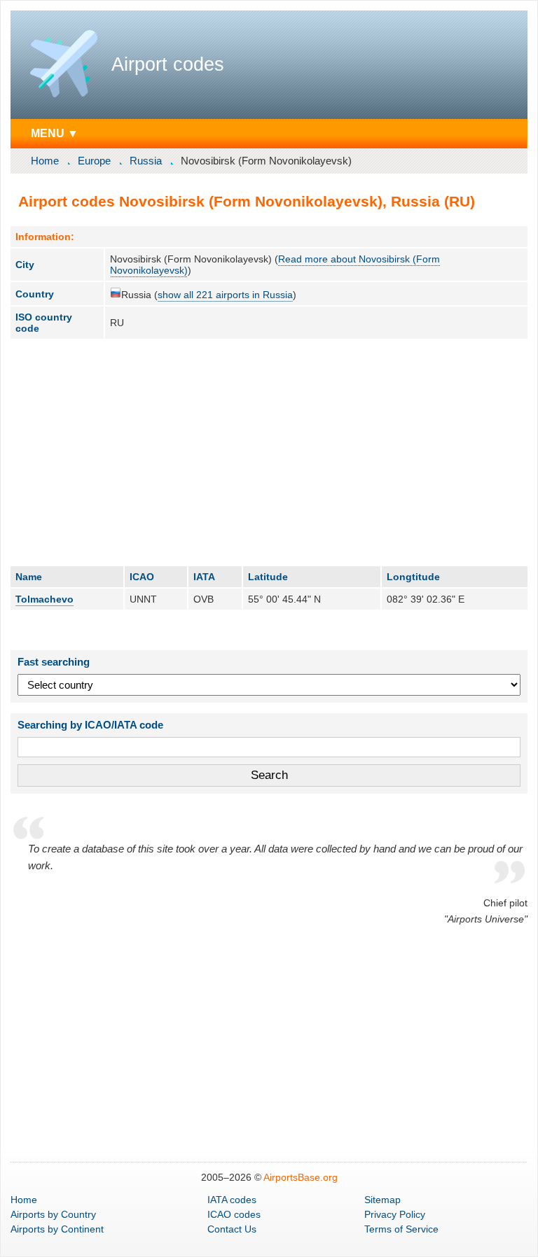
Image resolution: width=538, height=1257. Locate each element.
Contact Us (231, 1229)
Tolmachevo (44, 599)
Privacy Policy (394, 1214)
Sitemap (382, 1199)
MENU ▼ (54, 133)
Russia (146, 161)
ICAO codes (234, 1214)
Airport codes (167, 64)
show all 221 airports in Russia (225, 294)
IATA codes (231, 1199)
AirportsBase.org (300, 1177)
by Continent (57, 1229)
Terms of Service (401, 1229)
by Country (53, 1214)
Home (45, 161)
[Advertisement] (269, 452)
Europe (94, 161)
